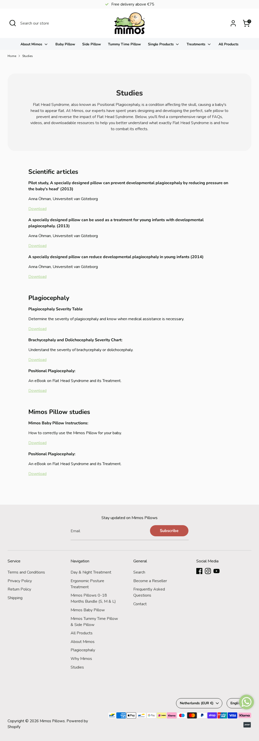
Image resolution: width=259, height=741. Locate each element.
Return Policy (19, 589)
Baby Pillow (65, 44)
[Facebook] (199, 571)
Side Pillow (91, 44)
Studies (27, 56)
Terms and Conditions (26, 572)
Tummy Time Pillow (124, 44)
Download (37, 209)
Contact (140, 604)
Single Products (161, 44)
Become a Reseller (150, 581)
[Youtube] (216, 571)
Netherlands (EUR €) (196, 703)
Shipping (15, 598)
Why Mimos (81, 658)
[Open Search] (13, 23)
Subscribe (169, 531)
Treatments (196, 44)
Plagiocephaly (83, 650)
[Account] (233, 23)
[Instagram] (208, 571)
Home (12, 56)
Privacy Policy (20, 581)
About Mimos (31, 44)
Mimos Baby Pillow (88, 610)
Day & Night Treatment (91, 572)
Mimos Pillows (52, 721)
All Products (229, 44)
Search (139, 572)
